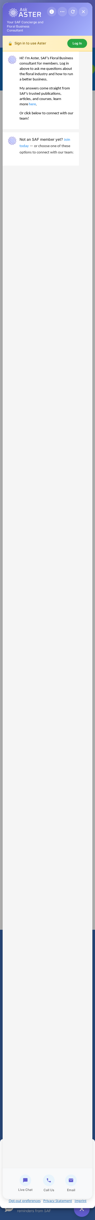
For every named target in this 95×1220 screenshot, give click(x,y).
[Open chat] (82, 1209)
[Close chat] (83, 11)
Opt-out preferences (25, 1200)
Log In (77, 43)
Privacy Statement (57, 1200)
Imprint (81, 1200)
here (32, 104)
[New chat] (73, 11)
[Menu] (62, 11)
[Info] (51, 11)
